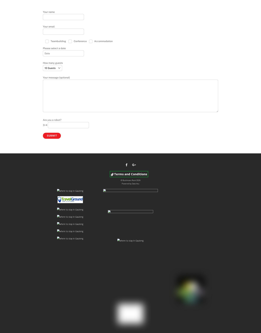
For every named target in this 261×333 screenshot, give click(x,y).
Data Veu (135, 183)
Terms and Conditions (130, 174)
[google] (134, 164)
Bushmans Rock (129, 180)
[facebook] (127, 164)
